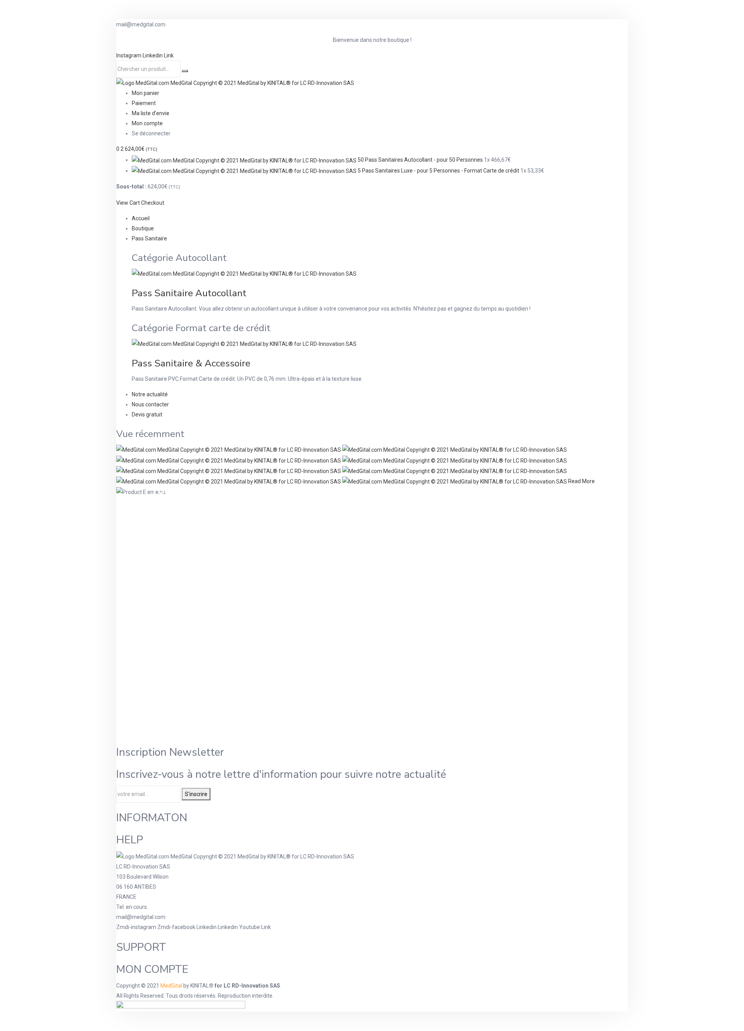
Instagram (129, 55)
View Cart (128, 203)
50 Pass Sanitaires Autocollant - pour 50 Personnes (420, 160)
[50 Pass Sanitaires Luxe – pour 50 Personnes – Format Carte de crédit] (229, 481)
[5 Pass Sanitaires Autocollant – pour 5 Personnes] (454, 449)
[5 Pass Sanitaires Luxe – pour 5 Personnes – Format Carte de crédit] (229, 471)
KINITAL (199, 986)
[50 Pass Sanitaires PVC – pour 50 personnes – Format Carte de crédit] (454, 471)
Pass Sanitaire (149, 238)
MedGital (171, 986)
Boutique (143, 228)
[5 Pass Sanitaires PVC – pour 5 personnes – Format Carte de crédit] (454, 460)
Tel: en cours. (132, 907)
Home (250, 492)
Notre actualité (150, 394)
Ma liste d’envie (150, 113)
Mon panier (145, 93)
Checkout (152, 203)
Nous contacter (150, 404)
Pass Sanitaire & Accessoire (191, 363)
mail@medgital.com (140, 917)
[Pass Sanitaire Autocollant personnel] (229, 460)
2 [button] (139, 149)
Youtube (250, 927)
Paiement (144, 103)
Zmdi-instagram (136, 927)
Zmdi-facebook (176, 927)
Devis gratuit (147, 414)
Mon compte (147, 123)
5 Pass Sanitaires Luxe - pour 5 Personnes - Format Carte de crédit (438, 171)
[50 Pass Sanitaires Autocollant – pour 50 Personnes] (229, 449)
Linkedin (153, 55)
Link (169, 55)
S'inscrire (196, 794)
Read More (581, 481)
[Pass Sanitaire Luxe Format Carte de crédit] (455, 481)
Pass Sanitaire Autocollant (189, 293)
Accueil (141, 218)
